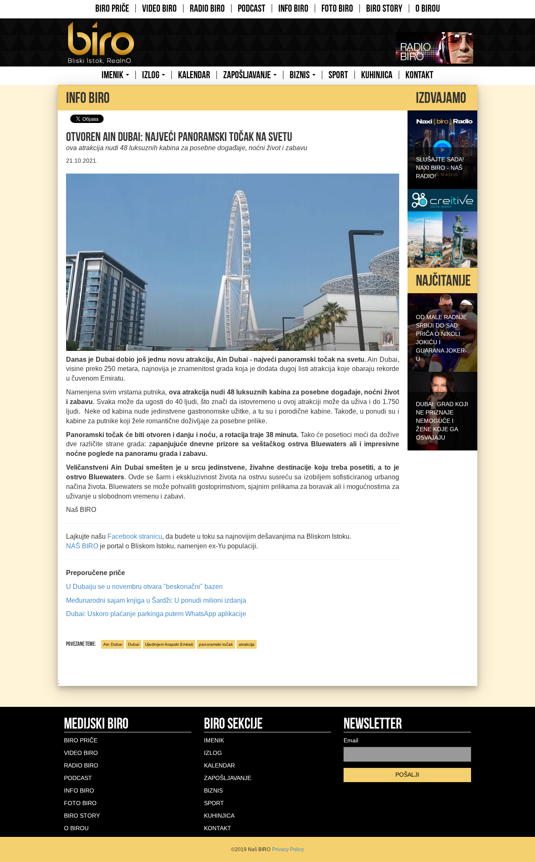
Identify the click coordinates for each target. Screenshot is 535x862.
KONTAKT (419, 75)
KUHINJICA (376, 75)
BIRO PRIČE (112, 8)
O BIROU (427, 8)
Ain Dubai (112, 644)
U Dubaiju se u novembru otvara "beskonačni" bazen (144, 586)
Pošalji (407, 774)
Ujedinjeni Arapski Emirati (169, 644)
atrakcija (247, 644)
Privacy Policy (288, 849)
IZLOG (151, 75)
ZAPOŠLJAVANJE (248, 75)
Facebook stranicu (134, 536)
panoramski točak (216, 644)
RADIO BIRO (207, 8)
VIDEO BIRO (159, 8)
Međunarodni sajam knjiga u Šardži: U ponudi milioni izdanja (156, 600)
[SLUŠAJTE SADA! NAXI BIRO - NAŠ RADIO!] (442, 149)
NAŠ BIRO (82, 546)
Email (351, 740)
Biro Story (384, 8)
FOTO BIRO (337, 8)
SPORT (338, 75)
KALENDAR (194, 75)
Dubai (133, 644)
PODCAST (251, 8)
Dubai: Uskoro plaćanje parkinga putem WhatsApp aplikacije (156, 613)
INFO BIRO (293, 8)
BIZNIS (300, 75)
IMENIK (113, 75)
